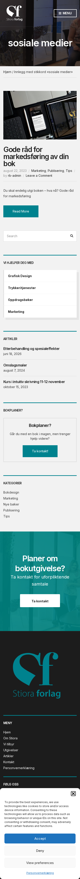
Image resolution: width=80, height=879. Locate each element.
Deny (40, 851)
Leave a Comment (39, 175)
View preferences (40, 863)
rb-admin (14, 175)
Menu (67, 13)
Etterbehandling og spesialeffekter (31, 348)
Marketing (38, 171)
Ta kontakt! (40, 451)
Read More (21, 211)
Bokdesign (11, 492)
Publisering (56, 171)
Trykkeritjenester (22, 288)
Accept (40, 838)
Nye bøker (11, 504)
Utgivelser (10, 750)
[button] (73, 793)
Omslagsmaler (15, 365)
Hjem (7, 72)
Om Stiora (10, 738)
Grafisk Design (20, 276)
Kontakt (8, 762)
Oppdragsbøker (20, 300)
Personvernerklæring (40, 873)
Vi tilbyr (8, 744)
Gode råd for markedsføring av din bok (35, 156)
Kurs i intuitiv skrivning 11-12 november (34, 381)
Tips (69, 171)
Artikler (8, 756)
